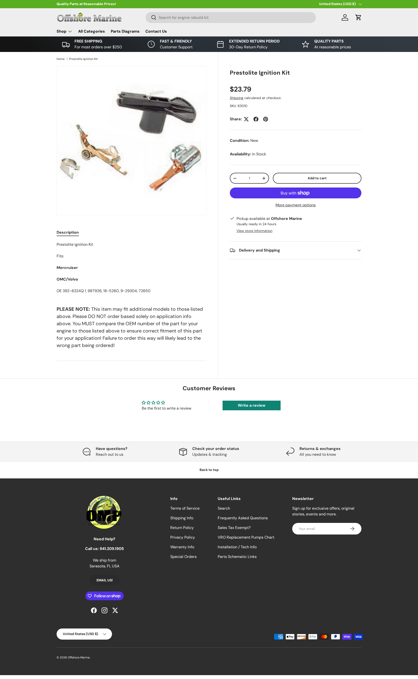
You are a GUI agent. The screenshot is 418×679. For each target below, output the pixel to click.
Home (61, 59)
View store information (254, 231)
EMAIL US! (105, 580)
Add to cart (317, 178)
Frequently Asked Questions (243, 517)
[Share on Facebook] (256, 119)
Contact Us (156, 31)
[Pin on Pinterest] (265, 119)
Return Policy (182, 527)
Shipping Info (181, 517)
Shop (61, 31)
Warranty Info (182, 546)
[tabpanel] (131, 268)
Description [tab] (68, 232)
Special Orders (183, 556)
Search (224, 508)
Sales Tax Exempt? (234, 527)
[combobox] (231, 17)
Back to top (209, 470)
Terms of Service (185, 508)
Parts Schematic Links (237, 556)
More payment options (296, 205)
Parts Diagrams (125, 31)
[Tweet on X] (246, 119)
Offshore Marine (79, 657)
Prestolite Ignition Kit (83, 59)
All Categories (91, 31)
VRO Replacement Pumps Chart (246, 537)
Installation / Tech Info (237, 546)
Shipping (236, 98)
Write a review (251, 405)
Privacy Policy (182, 537)
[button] (358, 17)
